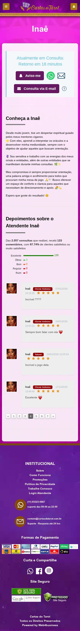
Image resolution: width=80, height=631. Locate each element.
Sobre (40, 471)
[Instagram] (49, 573)
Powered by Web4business (40, 625)
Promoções (40, 480)
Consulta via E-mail (39, 89)
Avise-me (32, 76)
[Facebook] (39, 573)
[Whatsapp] (30, 573)
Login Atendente (40, 493)
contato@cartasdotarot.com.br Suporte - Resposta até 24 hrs (44, 521)
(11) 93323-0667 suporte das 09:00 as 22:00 (42, 504)
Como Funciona (40, 475)
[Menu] (6, 6)
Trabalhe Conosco (40, 489)
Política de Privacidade (40, 484)
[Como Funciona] (64, 88)
